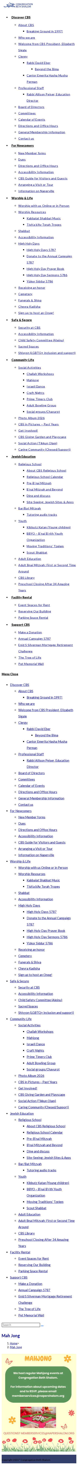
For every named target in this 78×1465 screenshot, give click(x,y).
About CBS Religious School (46, 1126)
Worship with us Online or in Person (43, 867)
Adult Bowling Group (41, 1063)
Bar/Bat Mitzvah (30, 1164)
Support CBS (18, 1277)
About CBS (25, 691)
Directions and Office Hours (37, 792)
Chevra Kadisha (29, 968)
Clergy (23, 722)
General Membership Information (41, 798)
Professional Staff (31, 754)
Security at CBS (29, 987)
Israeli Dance (36, 1044)
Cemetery (25, 956)
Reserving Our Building (34, 1265)
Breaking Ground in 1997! (44, 697)
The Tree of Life (29, 1309)
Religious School (29, 1120)
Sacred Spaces (28, 1006)
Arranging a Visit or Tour (35, 849)
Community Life (21, 1019)
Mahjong (33, 1038)
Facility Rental (20, 1252)
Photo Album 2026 (31, 1075)
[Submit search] (42, 1325)
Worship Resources (31, 874)
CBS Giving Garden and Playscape (41, 1094)
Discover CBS (19, 685)
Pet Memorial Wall (31, 1315)
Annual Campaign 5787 (34, 1290)
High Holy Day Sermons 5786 (47, 937)
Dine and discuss (38, 1151)
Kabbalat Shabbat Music (43, 880)
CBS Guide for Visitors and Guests (42, 842)
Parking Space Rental (33, 1271)
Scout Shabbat (36, 1208)
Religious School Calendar (45, 1132)
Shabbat (24, 893)
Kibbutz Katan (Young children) (48, 1183)
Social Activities (29, 1025)
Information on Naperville (36, 855)
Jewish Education (22, 1113)
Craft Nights (35, 1050)
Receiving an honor (31, 949)
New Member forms (31, 817)
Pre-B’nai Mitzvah (39, 1139)
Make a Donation (30, 1284)
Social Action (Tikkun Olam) (37, 1101)
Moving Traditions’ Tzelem (45, 1202)
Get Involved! (27, 1088)
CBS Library (26, 1233)
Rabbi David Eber (39, 729)
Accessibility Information (35, 836)
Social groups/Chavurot (43, 1069)
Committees (26, 779)
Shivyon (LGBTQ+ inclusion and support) (46, 1012)
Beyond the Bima (46, 735)
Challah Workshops (40, 1031)
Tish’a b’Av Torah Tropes (43, 886)
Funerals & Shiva (29, 962)
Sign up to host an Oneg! (35, 975)
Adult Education (29, 1214)
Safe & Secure (19, 981)
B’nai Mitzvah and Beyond (44, 1145)
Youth (22, 1176)
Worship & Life (20, 861)
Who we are (26, 703)
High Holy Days (29, 905)
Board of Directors (31, 773)
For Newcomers (21, 811)
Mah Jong (16, 1347)
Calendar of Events (31, 785)
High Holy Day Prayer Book (46, 930)
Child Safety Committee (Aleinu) (40, 1000)
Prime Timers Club (39, 1057)
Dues (22, 823)
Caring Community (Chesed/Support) (43, 1107)
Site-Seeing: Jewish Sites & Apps (49, 1157)
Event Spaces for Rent (33, 1258)
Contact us (25, 804)
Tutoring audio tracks (41, 1170)
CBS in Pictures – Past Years (37, 1082)
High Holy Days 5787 (42, 912)
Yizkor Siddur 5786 (40, 943)
